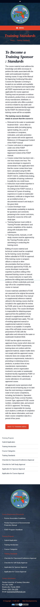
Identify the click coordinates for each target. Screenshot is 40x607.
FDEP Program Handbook (13, 529)
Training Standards (8, 455)
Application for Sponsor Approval (13, 469)
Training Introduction (9, 446)
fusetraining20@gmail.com (16, 592)
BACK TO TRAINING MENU (17, 427)
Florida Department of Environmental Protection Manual (17, 524)
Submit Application (8, 442)
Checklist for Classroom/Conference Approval (18, 460)
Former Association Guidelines (15, 518)
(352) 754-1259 (12, 589)
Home (12, 40)
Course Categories (8, 451)
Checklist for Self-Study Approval (13, 464)
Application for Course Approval (13, 473)
